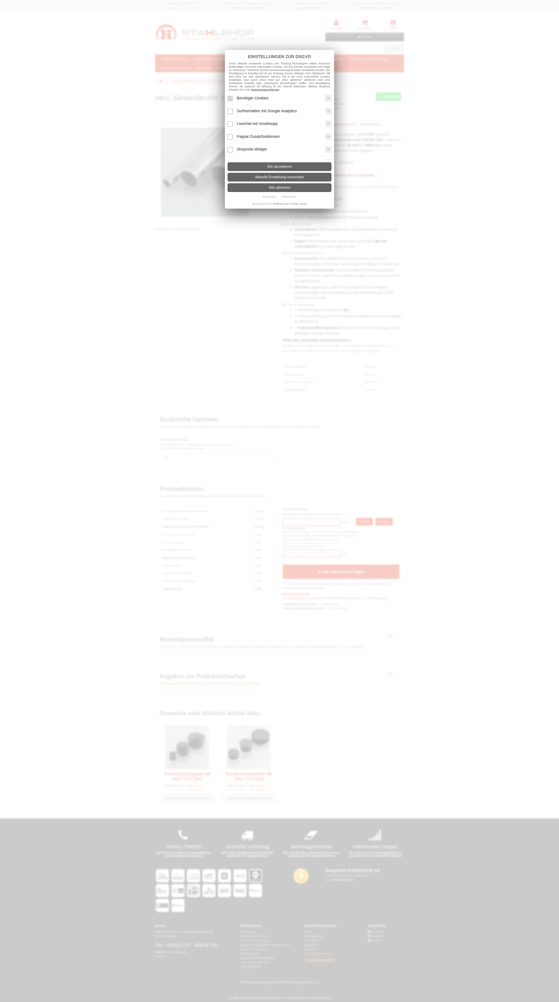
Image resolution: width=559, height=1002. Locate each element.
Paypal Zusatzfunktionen (258, 136)
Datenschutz (288, 196)
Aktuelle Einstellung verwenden (279, 177)
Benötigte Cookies (253, 98)
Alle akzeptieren (279, 166)
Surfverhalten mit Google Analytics (267, 111)
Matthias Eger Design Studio (290, 203)
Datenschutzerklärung (265, 89)
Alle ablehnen (279, 187)
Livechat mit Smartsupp (257, 123)
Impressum (269, 196)
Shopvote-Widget (252, 149)
